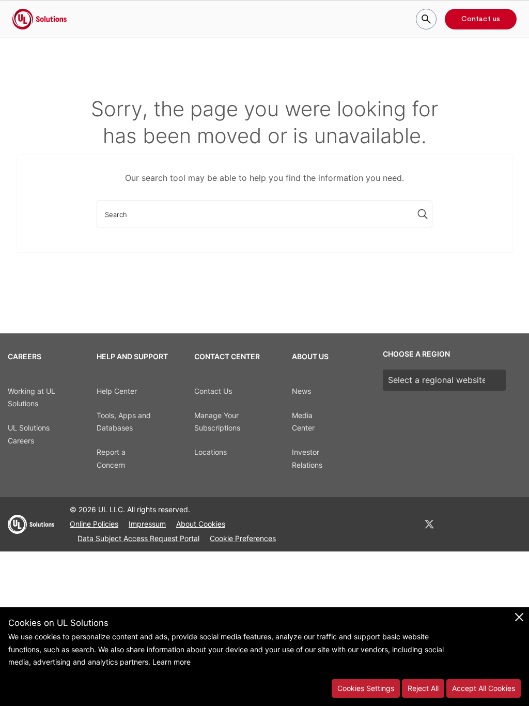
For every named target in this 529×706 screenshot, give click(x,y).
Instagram (483, 524)
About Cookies (200, 523)
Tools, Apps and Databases (124, 422)
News (301, 391)
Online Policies (94, 523)
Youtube (509, 524)
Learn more (171, 661)
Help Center (117, 391)
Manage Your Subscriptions (217, 422)
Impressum (147, 523)
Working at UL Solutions (31, 397)
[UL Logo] (31, 529)
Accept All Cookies (483, 688)
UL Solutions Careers (29, 434)
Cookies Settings (365, 688)
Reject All (423, 688)
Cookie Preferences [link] (243, 538)
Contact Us (213, 391)
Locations (210, 452)
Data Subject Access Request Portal (138, 538)
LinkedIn (402, 524)
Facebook (457, 524)
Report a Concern (111, 458)
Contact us (480, 19)
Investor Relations (307, 458)
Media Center (303, 422)
